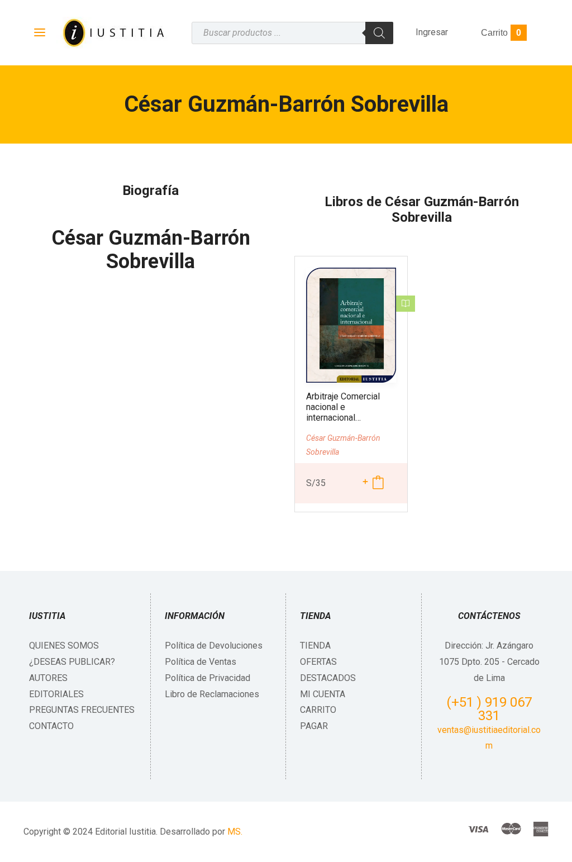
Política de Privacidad (207, 678)
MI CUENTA (322, 694)
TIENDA (315, 645)
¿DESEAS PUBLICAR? (72, 661)
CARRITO (318, 709)
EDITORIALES (56, 694)
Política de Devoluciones (214, 645)
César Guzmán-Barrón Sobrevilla (150, 249)
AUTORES (48, 678)
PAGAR (314, 726)
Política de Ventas (200, 661)
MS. (234, 831)
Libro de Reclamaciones (212, 694)
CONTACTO (51, 726)
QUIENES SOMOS (64, 645)
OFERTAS (318, 661)
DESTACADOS (328, 678)
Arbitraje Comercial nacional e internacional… (343, 407)
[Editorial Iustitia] (112, 33)
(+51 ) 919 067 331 (489, 708)
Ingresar (432, 32)
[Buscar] (379, 33)
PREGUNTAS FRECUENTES (82, 709)
